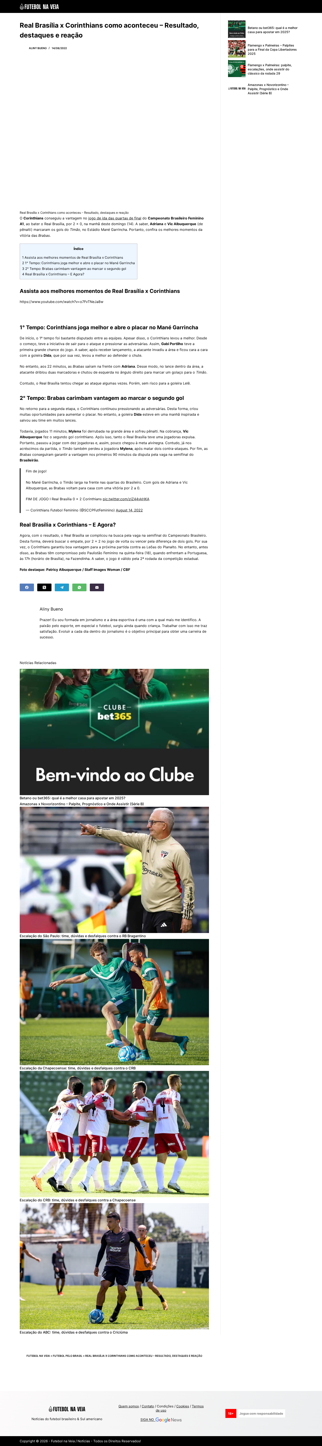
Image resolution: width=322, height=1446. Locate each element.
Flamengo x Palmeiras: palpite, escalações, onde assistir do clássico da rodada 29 (270, 69)
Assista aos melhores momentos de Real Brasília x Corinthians (72, 257)
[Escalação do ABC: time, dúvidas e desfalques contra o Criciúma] (114, 1266)
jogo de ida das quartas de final (114, 218)
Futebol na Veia (38, 1355)
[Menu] (300, 7)
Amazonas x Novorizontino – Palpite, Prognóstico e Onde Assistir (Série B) (82, 804)
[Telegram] (62, 587)
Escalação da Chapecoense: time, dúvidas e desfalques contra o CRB (78, 1068)
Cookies (182, 1406)
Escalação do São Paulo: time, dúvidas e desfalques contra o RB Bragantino (83, 936)
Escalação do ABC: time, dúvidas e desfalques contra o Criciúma (74, 1332)
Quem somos (129, 1406)
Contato (148, 1406)
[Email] (97, 587)
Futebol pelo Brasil (67, 1355)
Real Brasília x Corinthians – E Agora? (53, 274)
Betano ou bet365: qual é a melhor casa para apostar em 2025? (72, 798)
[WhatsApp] (79, 587)
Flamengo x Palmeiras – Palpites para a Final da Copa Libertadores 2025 (272, 49)
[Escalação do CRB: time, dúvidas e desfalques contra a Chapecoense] (114, 1134)
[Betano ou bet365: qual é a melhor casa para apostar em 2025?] (114, 732)
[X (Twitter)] (44, 587)
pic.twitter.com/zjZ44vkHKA (126, 499)
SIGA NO (148, 1420)
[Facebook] (27, 587)
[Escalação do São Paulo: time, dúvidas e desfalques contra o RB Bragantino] (114, 870)
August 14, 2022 (129, 510)
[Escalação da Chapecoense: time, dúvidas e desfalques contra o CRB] (114, 1002)
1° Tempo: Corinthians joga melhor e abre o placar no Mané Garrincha (78, 263)
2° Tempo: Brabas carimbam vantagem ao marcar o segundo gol (74, 269)
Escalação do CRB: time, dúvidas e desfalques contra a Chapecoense (78, 1200)
